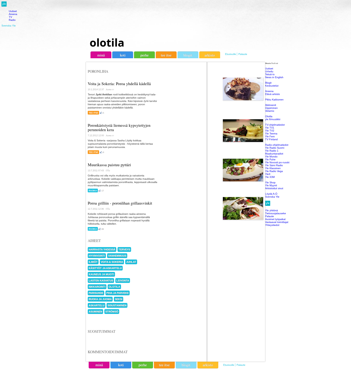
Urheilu (269, 71)
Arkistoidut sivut (274, 188)
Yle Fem (270, 136)
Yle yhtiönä (271, 210)
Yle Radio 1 (271, 150)
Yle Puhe (270, 159)
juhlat (131, 261)
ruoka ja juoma (100, 299)
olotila (107, 42)
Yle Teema (271, 133)
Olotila (268, 116)
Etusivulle (230, 54)
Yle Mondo (271, 156)
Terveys (124, 249)
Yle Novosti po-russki (277, 162)
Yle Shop (270, 182)
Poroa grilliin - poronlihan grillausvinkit (120, 203)
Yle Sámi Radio (274, 165)
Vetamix (269, 110)
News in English (274, 77)
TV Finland (271, 139)
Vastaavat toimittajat (276, 222)
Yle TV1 (269, 127)
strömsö (111, 311)
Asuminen (95, 311)
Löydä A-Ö (271, 193)
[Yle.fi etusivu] (4, 5)
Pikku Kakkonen (274, 99)
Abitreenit (270, 105)
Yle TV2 (269, 130)
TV (10, 17)
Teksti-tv (270, 74)
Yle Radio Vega (274, 171)
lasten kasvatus (101, 280)
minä (101, 55)
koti (123, 55)
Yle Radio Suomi (274, 147)
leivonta (122, 280)
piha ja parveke (117, 292)
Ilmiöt (93, 261)
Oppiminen (271, 107)
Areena (13, 14)
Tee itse (93, 113)
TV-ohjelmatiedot (275, 124)
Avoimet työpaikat (275, 219)
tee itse (166, 55)
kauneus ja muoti (101, 274)
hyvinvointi (97, 255)
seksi (118, 299)
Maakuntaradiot (274, 153)
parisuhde (96, 292)
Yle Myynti (271, 185)
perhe (144, 55)
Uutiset (13, 11)
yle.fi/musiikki (272, 119)
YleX (267, 174)
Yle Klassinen (273, 168)
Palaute (242, 54)
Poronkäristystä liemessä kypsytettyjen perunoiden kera (119, 127)
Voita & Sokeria (112, 261)
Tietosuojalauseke (275, 213)
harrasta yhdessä (102, 249)
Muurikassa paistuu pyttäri (109, 164)
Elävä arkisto (272, 94)
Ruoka (93, 190)
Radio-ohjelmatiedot (276, 144)
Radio (12, 19)
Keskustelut (271, 85)
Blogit (188, 55)
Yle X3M (270, 177)
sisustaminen (117, 305)
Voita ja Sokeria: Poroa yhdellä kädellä (119, 83)
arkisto (210, 55)
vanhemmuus (117, 255)
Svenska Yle (8, 25)
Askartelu (96, 305)
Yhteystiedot (272, 225)
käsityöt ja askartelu (105, 268)
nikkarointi (97, 286)
